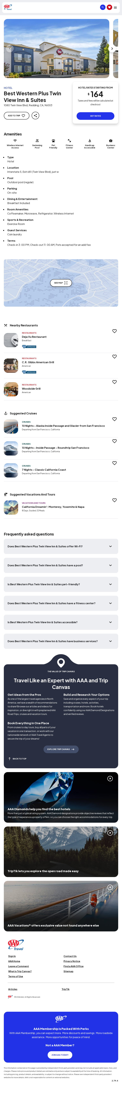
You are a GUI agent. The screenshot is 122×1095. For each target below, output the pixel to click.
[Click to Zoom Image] (56, 48)
